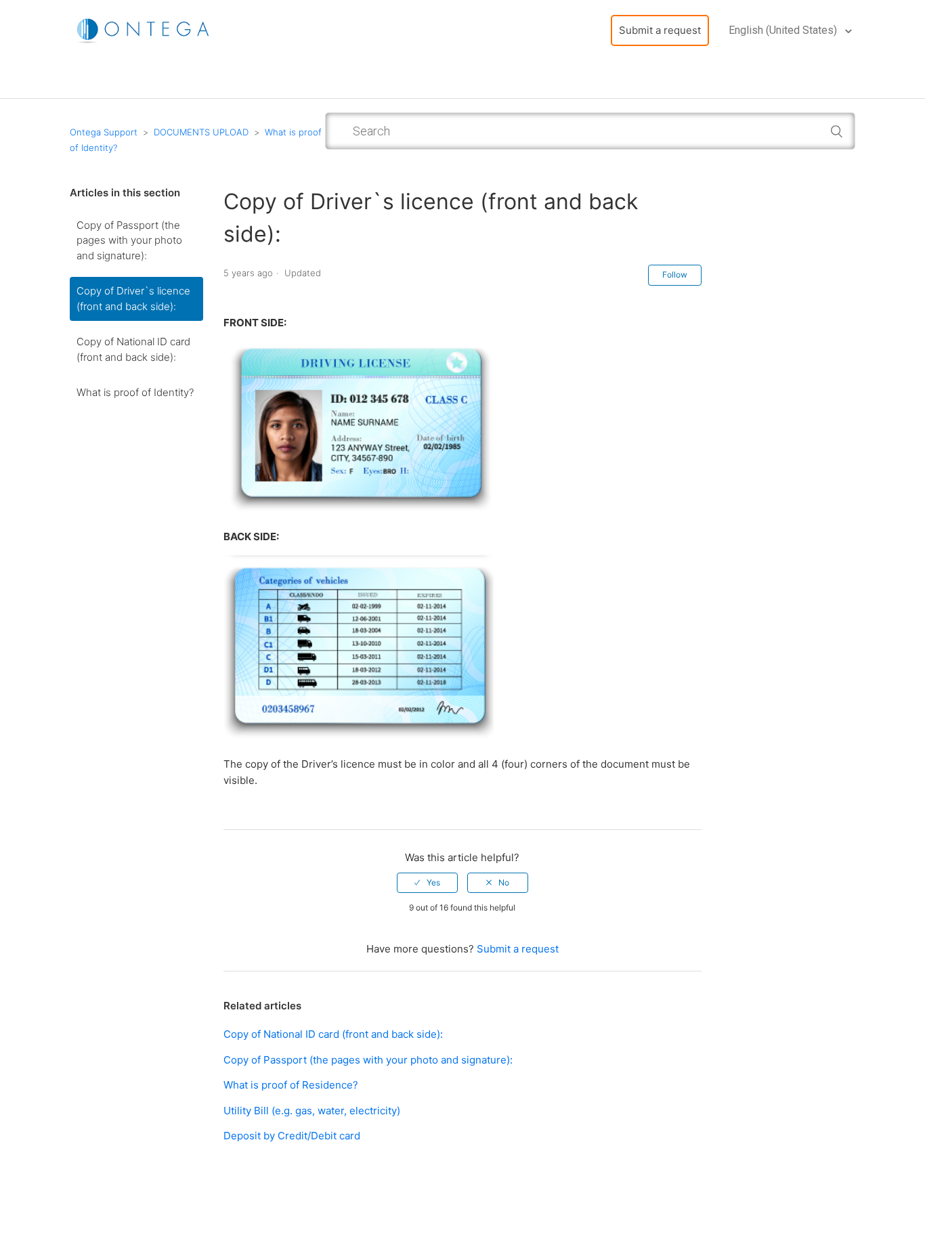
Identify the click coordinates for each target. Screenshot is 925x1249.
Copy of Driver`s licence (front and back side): (133, 298)
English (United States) (784, 30)
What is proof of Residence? (290, 1084)
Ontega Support (103, 132)
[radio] (427, 883)
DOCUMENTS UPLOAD (201, 132)
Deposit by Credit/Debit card (291, 1135)
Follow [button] (674, 274)
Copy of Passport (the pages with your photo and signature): (129, 240)
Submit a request (660, 30)
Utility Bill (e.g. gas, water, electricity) (311, 1110)
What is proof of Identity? (135, 392)
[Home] (144, 29)
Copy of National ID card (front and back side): (133, 349)
